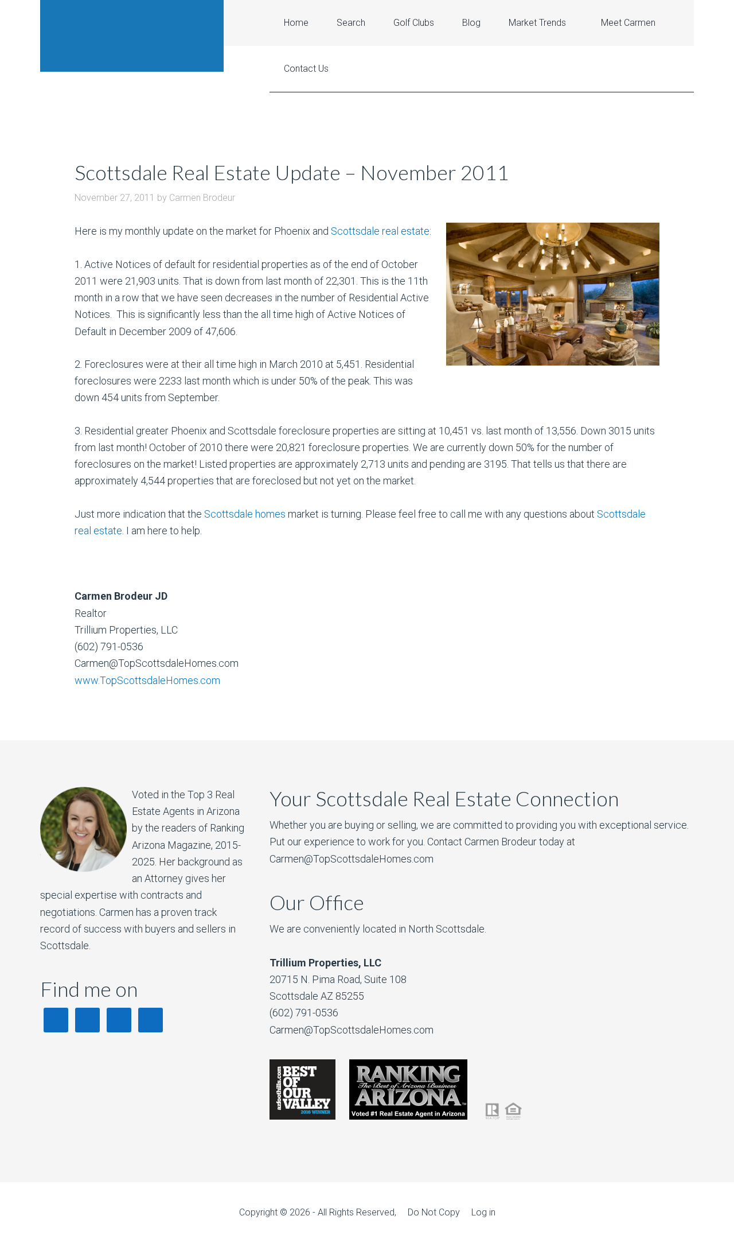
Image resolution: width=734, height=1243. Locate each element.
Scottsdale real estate (380, 231)
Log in (483, 1212)
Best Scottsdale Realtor (132, 36)
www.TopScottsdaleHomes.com (147, 680)
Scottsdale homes (245, 514)
